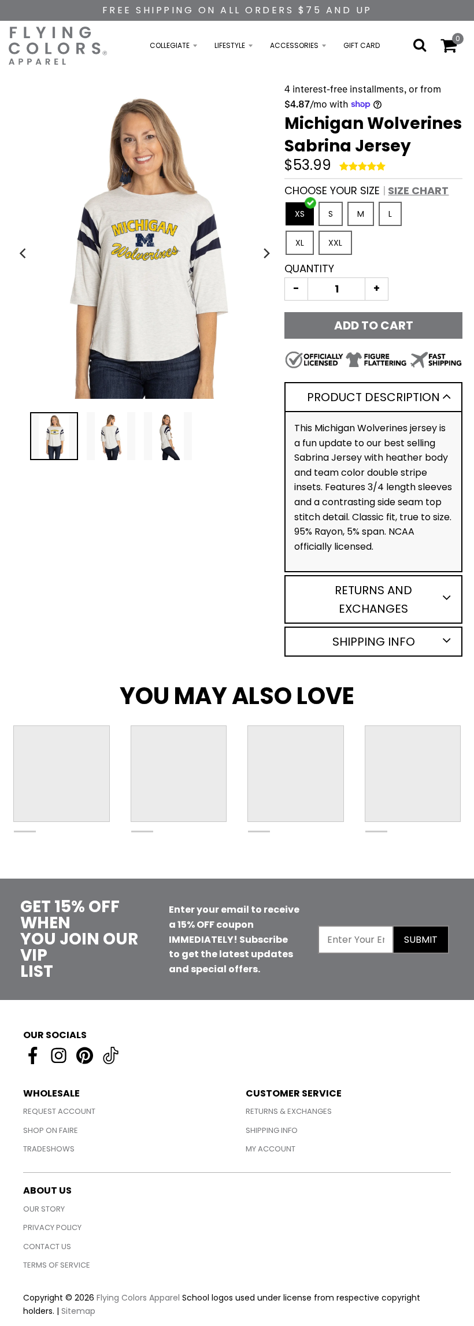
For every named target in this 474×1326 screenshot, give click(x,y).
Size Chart (418, 190)
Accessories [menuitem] (294, 45)
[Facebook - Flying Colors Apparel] (32, 1055)
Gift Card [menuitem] (361, 45)
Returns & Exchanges (289, 1111)
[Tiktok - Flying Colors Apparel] (110, 1055)
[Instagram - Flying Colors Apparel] (58, 1055)
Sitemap (78, 1311)
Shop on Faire (50, 1130)
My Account (270, 1148)
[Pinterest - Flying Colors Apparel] (84, 1055)
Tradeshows (49, 1148)
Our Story (44, 1208)
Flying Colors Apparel (138, 1297)
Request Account (59, 1111)
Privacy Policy (52, 1227)
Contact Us (47, 1246)
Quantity (309, 268)
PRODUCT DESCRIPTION (373, 397)
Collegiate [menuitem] (170, 45)
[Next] (266, 253)
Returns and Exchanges (373, 599)
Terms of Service (56, 1265)
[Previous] (24, 253)
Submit (421, 939)
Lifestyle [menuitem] (229, 45)
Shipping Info (373, 642)
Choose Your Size (366, 190)
